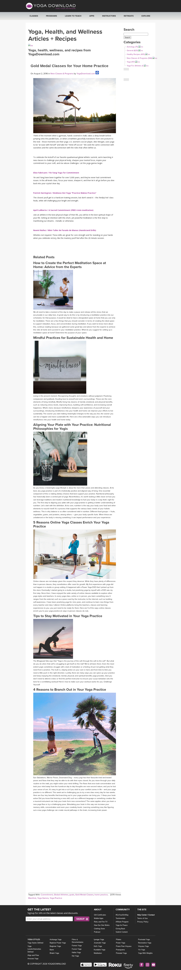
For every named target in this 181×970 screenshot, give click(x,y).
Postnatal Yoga (144, 939)
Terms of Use (142, 918)
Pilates (118, 939)
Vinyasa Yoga (143, 946)
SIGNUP (80, 919)
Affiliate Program (122, 922)
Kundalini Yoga (99, 950)
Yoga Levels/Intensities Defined (34, 949)
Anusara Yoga (33, 959)
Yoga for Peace (121, 925)
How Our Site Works (102, 925)
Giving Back (120, 929)
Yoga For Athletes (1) (135, 66)
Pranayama (120, 950)
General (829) (132, 50)
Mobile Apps (98, 918)
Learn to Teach (73, 16)
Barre (52, 950)
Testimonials (120, 918)
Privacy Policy (142, 922)
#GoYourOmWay (122, 915)
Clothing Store (99, 929)
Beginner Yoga (55, 946)
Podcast (97, 932)
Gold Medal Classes (84, 894)
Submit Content (122, 932)
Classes (34, 16)
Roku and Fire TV (100, 922)
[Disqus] (74, 846)
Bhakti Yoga (54, 953)
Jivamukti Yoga (100, 943)
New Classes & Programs (61, 73)
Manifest (32, 898)
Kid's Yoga (98, 946)
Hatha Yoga (76, 952)
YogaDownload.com (85, 73)
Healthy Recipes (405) (136, 54)
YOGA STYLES (34, 939)
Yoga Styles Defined (35, 943)
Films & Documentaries (77, 940)
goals (71, 894)
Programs (51, 16)
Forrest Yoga (77, 946)
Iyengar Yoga (99, 939)
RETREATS (129, 16)
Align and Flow (33, 955)
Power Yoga (120, 943)
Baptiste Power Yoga (58, 943)
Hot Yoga (75, 956)
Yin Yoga (141, 950)
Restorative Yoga (144, 943)
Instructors (109, 16)
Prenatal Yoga (121, 953)
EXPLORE (146, 16)
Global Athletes (61, 894)
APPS (91, 16)
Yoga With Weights (145, 953)
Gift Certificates (100, 915)
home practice (101, 894)
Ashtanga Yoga (55, 939)
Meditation (98, 953)
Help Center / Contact (146, 915)
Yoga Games (43, 898)
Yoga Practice (56, 898)
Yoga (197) (131, 62)
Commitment (47, 894)
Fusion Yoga (76, 949)
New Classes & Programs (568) (139, 58)
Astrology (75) (132, 47)
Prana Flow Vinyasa (123, 946)
